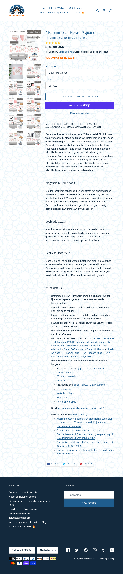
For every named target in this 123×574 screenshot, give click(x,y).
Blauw (85, 384)
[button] (53, 43)
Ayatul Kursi (57, 345)
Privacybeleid (30, 509)
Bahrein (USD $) (21, 550)
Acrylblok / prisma (66, 401)
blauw (60, 372)
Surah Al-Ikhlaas (95, 349)
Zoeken (13, 492)
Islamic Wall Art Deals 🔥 (22, 526)
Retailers (13, 509)
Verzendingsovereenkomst (23, 522)
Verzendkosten (66, 51)
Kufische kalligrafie (66, 393)
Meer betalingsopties (80, 113)
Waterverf (62, 397)
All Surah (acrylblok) (80, 356)
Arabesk (61, 380)
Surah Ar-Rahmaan (74, 349)
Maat (48, 79)
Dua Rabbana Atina (92, 352)
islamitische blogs (79, 414)
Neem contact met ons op (22, 496)
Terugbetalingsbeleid (19, 517)
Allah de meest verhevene (100, 338)
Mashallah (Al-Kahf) (77, 345)
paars (68, 372)
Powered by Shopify (105, 559)
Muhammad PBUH (64, 342)
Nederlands (46, 550)
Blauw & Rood (97, 384)
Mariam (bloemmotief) (98, 342)
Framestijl (50, 66)
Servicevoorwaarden (19, 513)
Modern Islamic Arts (87, 559)
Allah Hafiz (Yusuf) (100, 345)
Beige (76, 384)
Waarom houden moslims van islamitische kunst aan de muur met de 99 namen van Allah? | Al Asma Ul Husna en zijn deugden (84, 422)
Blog (44, 522)
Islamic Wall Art (29, 492)
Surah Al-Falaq (71, 352)
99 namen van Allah (67, 376)
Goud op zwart (64, 389)
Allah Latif (56, 349)
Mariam (81, 342)
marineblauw (100, 368)
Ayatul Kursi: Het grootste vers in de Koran (79, 430)
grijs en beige (84, 368)
